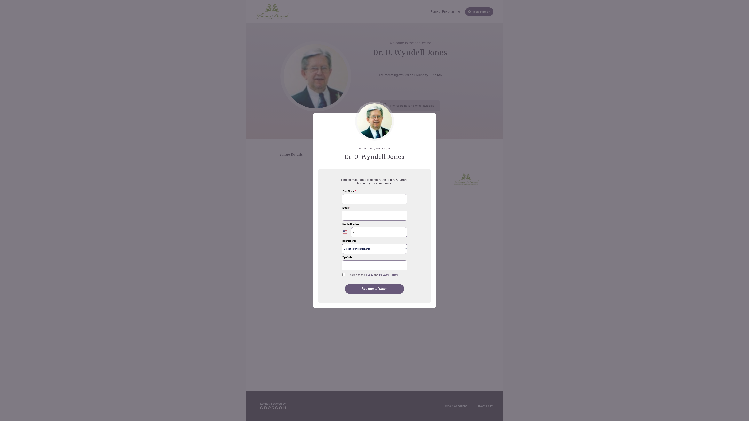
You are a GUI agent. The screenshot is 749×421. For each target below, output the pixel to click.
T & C (369, 274)
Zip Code (347, 257)
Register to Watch (374, 288)
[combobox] (346, 232)
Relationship (349, 241)
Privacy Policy (388, 274)
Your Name (349, 191)
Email (346, 207)
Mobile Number (350, 224)
